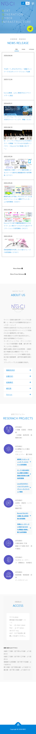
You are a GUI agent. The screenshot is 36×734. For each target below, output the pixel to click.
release (31, 49)
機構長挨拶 (10, 370)
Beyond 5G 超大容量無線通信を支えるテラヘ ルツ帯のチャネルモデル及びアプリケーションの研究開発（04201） (18, 225)
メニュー (33, 3)
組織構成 (9, 382)
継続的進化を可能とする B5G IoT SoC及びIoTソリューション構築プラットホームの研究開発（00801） (18, 199)
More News (17, 268)
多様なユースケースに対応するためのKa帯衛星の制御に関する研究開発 (23, 528)
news (23, 49)
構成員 (8, 388)
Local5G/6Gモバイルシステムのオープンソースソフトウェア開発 (23, 488)
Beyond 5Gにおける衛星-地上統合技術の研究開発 (23, 515)
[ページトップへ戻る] (18, 724)
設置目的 (9, 376)
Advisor (9, 394)
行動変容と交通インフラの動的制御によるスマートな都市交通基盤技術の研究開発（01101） (17, 172)
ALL (16, 49)
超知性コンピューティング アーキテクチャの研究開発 (23, 462)
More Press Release (17, 274)
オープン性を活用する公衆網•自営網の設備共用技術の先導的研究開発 (23, 474)
